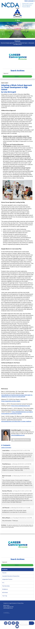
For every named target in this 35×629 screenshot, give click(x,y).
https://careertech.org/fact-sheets (10, 401)
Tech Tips (4, 595)
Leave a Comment (6, 447)
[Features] (17, 30)
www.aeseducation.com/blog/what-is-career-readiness (16, 421)
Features (4, 572)
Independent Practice (7, 579)
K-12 (3, 582)
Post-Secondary (6, 586)
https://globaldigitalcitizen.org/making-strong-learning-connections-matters (17, 412)
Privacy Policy (20, 603)
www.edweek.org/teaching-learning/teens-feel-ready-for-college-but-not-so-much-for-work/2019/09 (17, 395)
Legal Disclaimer (13, 603)
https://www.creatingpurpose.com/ (20, 405)
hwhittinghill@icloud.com (18, 435)
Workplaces (5, 589)
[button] (2, 34)
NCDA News (5, 592)
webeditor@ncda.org (8, 608)
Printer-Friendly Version (22, 440)
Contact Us (5, 603)
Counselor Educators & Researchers (10, 576)
